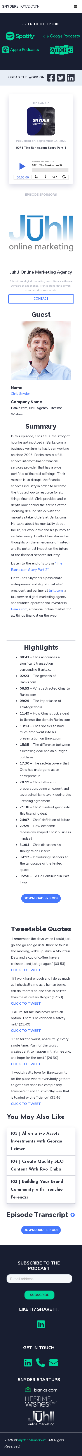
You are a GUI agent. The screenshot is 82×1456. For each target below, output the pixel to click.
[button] (75, 6)
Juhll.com (56, 590)
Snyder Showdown (32, 1440)
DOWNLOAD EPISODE (41, 898)
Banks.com (19, 609)
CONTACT (41, 298)
